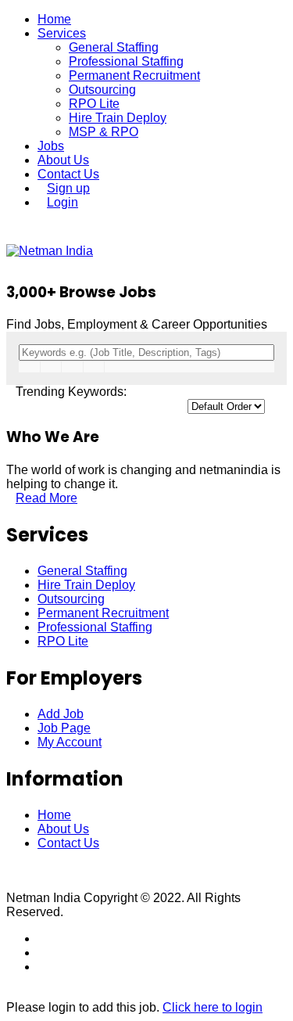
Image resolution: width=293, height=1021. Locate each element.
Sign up (68, 188)
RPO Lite (94, 103)
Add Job (61, 714)
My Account (70, 742)
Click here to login (213, 1007)
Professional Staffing (126, 61)
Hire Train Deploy (117, 117)
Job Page (64, 728)
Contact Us (68, 174)
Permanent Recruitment (134, 75)
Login (62, 202)
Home (54, 19)
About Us (63, 160)
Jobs (51, 146)
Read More (46, 498)
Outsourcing (102, 89)
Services (62, 33)
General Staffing (114, 47)
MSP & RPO (103, 131)
